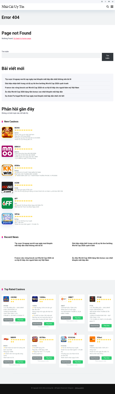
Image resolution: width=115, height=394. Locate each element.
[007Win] (35, 341)
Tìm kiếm (5, 52)
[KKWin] (7, 175)
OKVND (14, 297)
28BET (71, 297)
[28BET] (63, 301)
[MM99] (6, 341)
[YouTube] (109, 1)
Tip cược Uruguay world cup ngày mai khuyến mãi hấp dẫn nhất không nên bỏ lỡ (38, 79)
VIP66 (17, 214)
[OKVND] (6, 301)
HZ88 (17, 183)
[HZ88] (7, 192)
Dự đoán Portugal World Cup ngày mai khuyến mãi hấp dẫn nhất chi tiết (34, 96)
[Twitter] (105, 1)
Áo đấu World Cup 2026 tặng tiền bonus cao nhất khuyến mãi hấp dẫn (34, 92)
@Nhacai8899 (79, 388)
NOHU (17, 128)
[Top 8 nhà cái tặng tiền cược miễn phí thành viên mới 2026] (13, 6)
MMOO (17, 147)
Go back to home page (22, 38)
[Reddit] (112, 1)
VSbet (99, 337)
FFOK (99, 297)
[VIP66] (7, 224)
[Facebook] (102, 1)
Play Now (20, 320)
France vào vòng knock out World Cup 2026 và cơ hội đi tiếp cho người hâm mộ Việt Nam (42, 88)
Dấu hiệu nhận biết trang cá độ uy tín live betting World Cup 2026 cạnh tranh (36, 83)
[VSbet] (92, 341)
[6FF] (7, 208)
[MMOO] (7, 156)
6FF (16, 199)
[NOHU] (7, 137)
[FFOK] (92, 301)
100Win (42, 297)
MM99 (13, 337)
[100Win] (35, 301)
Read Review (8, 320)
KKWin (17, 165)
